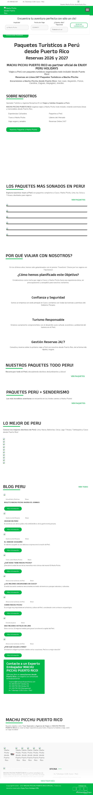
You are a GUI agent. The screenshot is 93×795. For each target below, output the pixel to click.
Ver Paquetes (78, 200)
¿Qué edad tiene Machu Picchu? (18, 563)
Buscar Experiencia (79, 25)
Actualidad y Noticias (13, 499)
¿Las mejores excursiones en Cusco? (20, 584)
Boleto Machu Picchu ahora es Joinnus (22, 502)
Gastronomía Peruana (13, 518)
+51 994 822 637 (12, 2)
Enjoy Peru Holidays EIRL (30, 788)
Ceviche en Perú (11, 521)
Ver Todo (83, 487)
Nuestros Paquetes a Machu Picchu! (23, 129)
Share (27, 499)
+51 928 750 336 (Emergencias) (20, 688)
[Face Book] (74, 788)
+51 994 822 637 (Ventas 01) (19, 684)
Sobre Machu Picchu (13, 605)
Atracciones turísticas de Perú (15, 581)
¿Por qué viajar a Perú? (15, 647)
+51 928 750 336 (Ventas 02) (19, 686)
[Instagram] (85, 788)
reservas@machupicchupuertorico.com (22, 682)
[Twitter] (78, 788)
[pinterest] (82, 788)
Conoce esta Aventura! (14, 35)
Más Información (13, 509)
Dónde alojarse (11, 623)
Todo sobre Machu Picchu (14, 560)
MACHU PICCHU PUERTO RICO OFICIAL (38, 786)
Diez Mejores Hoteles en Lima (17, 626)
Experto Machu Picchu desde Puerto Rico (73, 4)
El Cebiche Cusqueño (13, 542)
